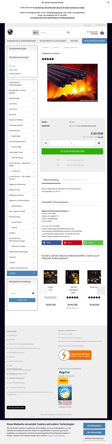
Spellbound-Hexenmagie (18, 252)
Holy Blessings (17, 158)
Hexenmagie (16, 147)
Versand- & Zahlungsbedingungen (21, 344)
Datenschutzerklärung (55, 436)
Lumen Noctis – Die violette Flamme (19, 177)
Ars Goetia (13, 104)
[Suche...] (68, 32)
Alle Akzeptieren (94, 426)
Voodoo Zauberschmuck (18, 268)
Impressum (13, 335)
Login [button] (88, 25)
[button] (46, 143)
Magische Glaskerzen (17, 184)
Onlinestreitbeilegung (16, 353)
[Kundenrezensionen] (48, 61)
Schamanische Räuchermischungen (17, 239)
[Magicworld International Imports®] (17, 32)
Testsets (12, 257)
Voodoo (12, 262)
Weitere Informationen (94, 438)
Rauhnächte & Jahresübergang (21, 41)
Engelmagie (15, 136)
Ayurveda (12, 114)
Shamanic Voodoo (18, 246)
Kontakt (12, 340)
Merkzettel (101, 25)
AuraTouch (13, 109)
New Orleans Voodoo (17, 211)
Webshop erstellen (47, 415)
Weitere (74, 41)
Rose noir (94, 287)
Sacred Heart (16, 222)
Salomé (14, 228)
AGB (10, 366)
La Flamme (15, 171)
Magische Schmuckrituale (19, 200)
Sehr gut (12, 66)
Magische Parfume (16, 195)
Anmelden (22, 300)
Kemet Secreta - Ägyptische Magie (19, 164)
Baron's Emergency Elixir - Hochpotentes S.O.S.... (74, 290)
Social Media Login (16, 361)
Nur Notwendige (94, 432)
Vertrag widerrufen (16, 408)
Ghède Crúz (50, 288)
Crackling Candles (16, 125)
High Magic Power (16, 152)
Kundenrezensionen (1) (75, 179)
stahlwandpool (14, 74)
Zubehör (12, 273)
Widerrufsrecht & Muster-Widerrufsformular (24, 348)
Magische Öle (14, 190)
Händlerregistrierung (94, 41)
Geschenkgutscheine (17, 141)
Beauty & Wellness (16, 120)
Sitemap (12, 357)
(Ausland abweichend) (88, 126)
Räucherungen (14, 217)
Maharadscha (16, 206)
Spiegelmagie (14, 98)
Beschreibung (51, 179)
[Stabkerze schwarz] (72, 83)
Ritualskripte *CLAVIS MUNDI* (53, 41)
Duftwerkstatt (14, 131)
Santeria (12, 233)
